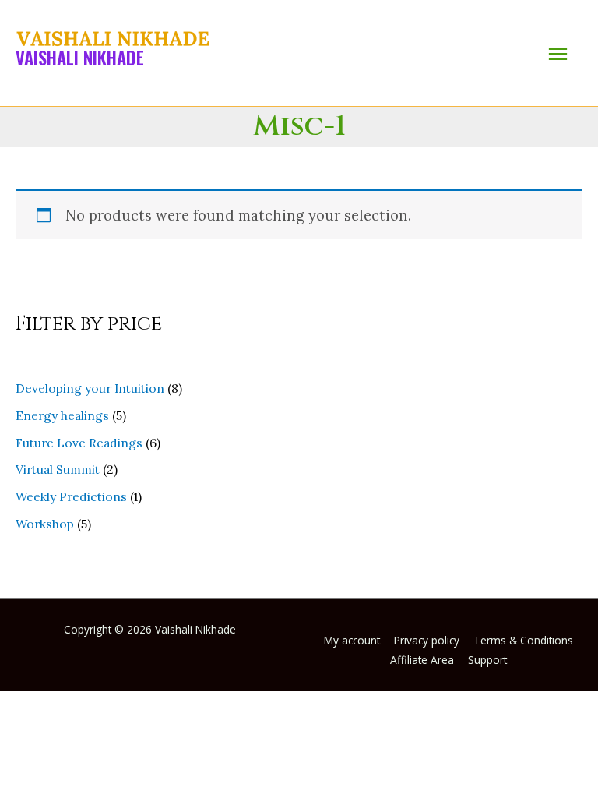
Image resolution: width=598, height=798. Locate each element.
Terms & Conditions (523, 640)
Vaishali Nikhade (80, 57)
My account (352, 640)
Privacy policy (426, 640)
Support (487, 659)
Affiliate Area (422, 659)
